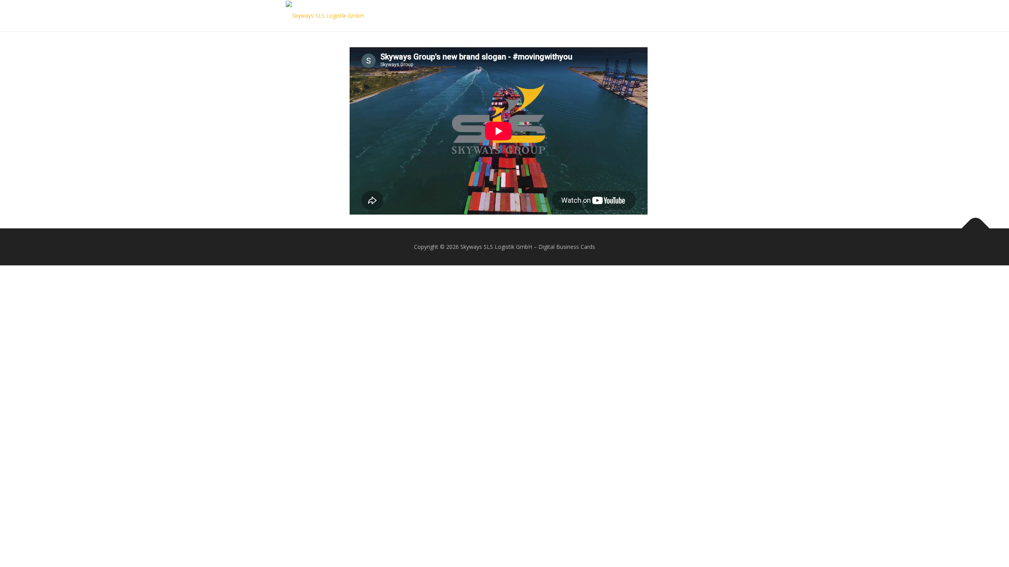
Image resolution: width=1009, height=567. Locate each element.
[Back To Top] (976, 229)
